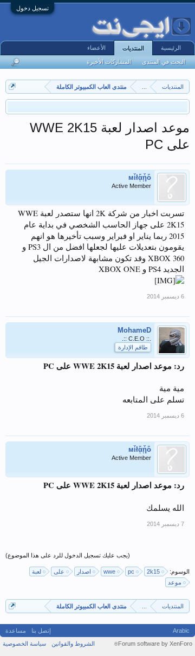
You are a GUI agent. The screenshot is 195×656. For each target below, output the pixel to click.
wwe (109, 571)
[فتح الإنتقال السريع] (12, 86)
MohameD (134, 330)
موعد (174, 582)
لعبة (36, 571)
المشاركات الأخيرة (109, 62)
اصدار (84, 571)
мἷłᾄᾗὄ (139, 177)
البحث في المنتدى (163, 62)
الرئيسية (171, 47)
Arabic (181, 630)
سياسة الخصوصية (24, 643)
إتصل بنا (41, 630)
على (59, 571)
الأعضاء (96, 47)
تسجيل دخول (32, 8)
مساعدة (15, 630)
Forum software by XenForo (153, 643)
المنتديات (133, 48)
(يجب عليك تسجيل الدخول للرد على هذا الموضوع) (67, 555)
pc (131, 571)
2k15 (153, 571)
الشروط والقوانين (73, 643)
